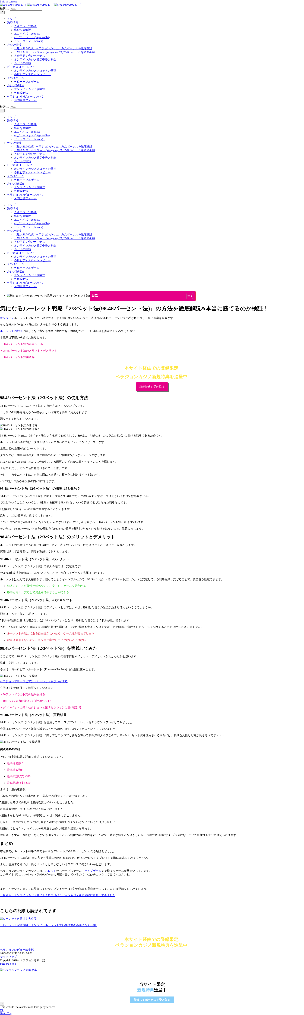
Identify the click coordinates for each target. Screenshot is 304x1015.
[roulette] (18, 918)
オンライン (7, 317)
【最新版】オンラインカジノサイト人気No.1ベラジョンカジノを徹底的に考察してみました (57, 895)
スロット (50, 870)
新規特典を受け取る (152, 386)
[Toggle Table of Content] (188, 296)
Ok (2, 1010)
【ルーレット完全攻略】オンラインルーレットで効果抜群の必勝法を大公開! (48, 925)
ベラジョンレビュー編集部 (17, 949)
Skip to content (8, 1)
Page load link (8, 963)
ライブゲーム (92, 870)
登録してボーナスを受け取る (152, 999)
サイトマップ (8, 956)
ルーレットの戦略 (11, 331)
